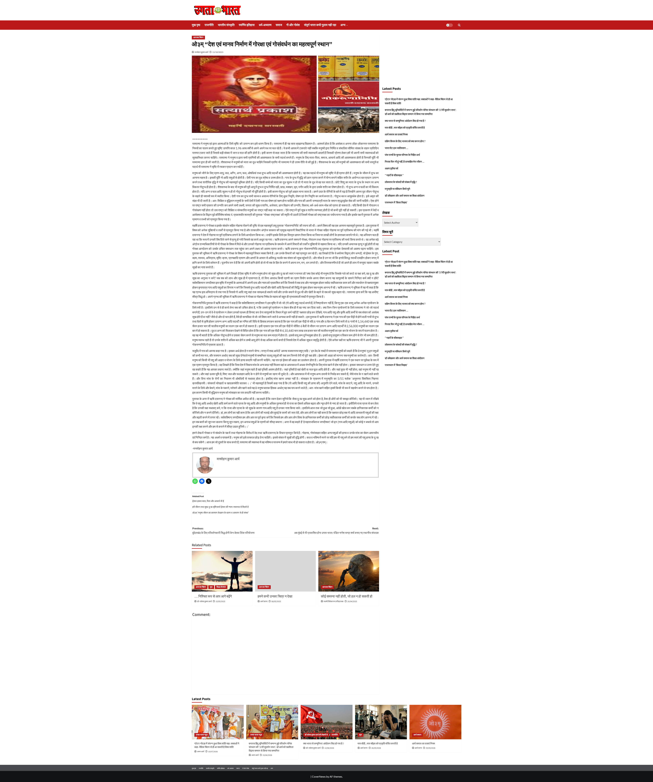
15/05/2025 (220, 601)
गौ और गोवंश (293, 25)
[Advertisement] (421, 59)
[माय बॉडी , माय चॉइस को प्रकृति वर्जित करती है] (381, 722)
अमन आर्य (200, 751)
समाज (279, 25)
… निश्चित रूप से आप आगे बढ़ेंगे (213, 596)
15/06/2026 (267, 755)
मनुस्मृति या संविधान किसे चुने (397, 188)
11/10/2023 (217, 52)
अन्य (342, 25)
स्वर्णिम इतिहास (247, 25)
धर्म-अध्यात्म (265, 25)
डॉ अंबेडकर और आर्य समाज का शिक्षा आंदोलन (404, 195)
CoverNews (319, 776)
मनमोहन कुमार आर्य (201, 52)
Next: (336, 531)
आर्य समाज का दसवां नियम (396, 134)
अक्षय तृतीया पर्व (391, 168)
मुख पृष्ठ (196, 25)
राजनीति (209, 25)
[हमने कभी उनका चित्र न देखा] (285, 571)
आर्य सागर (263, 601)
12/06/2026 (329, 748)
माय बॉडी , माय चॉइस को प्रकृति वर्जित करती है (405, 127)
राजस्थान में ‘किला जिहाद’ (396, 202)
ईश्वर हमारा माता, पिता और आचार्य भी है (208, 501)
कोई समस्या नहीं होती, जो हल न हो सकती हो (346, 596)
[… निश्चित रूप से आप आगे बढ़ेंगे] (222, 571)
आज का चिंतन (198, 37)
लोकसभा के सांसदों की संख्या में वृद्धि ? (401, 181)
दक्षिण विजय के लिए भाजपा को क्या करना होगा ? (405, 141)
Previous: (223, 531)
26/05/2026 (376, 748)
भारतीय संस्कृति (226, 25)
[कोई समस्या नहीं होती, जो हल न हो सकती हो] (348, 571)
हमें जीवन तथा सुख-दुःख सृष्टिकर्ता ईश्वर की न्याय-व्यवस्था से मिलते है (220, 506)
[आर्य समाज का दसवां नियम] (435, 722)
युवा (211, 587)
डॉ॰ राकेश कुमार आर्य (204, 601)
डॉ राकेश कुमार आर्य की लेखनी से (316, 734)
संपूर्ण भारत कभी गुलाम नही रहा (320, 25)
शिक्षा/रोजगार (221, 587)
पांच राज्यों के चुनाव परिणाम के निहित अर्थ (402, 154)
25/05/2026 (430, 748)
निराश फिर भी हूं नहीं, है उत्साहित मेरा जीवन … (404, 161)
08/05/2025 (276, 601)
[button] (459, 25)
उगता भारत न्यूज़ (201, 734)
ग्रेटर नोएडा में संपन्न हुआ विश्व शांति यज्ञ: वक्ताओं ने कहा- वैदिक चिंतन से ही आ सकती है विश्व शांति (419, 101)
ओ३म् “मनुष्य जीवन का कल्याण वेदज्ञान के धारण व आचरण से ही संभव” (220, 512)
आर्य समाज (417, 734)
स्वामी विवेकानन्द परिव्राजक (334, 601)
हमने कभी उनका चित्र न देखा (275, 596)
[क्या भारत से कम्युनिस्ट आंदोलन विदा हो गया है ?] (327, 722)
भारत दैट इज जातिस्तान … (396, 147)
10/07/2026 (213, 751)
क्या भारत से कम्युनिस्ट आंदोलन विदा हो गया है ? (405, 120)
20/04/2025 (352, 601)
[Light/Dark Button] (449, 25)
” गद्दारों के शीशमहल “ (394, 175)
